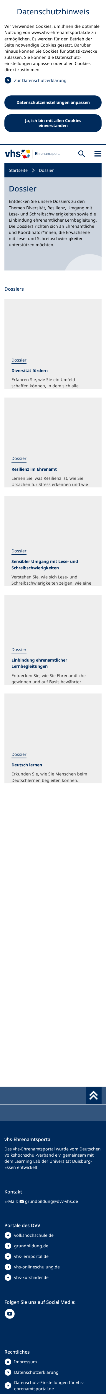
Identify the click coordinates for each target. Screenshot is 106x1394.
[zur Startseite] (30, 153)
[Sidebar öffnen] (98, 153)
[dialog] (53, 72)
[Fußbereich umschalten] (94, 1095)
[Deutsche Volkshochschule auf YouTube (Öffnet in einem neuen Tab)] (11, 1314)
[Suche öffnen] (81, 153)
